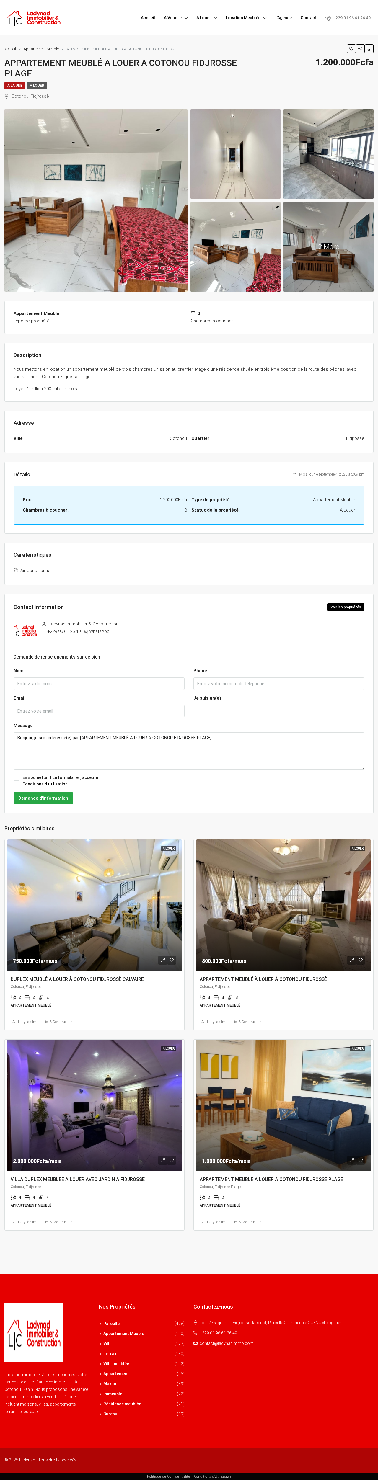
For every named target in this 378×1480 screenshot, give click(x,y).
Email (19, 698)
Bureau (110, 1414)
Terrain (110, 1353)
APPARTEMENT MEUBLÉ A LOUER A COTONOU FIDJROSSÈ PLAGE (271, 1179)
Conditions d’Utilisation (212, 1476)
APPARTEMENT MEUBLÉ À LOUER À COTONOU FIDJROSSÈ (263, 979)
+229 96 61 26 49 (64, 631)
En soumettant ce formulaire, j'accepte (60, 780)
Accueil (148, 17)
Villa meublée (116, 1363)
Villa (107, 1343)
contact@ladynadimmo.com (227, 1343)
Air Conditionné (35, 570)
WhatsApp (99, 631)
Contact (309, 17)
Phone (200, 670)
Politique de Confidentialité (168, 1476)
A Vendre (173, 17)
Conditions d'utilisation (45, 784)
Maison (110, 1383)
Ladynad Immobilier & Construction (45, 1022)
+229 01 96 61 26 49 (351, 18)
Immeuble (112, 1393)
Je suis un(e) (207, 698)
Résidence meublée (122, 1403)
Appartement (116, 1373)
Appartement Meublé (123, 1333)
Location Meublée (243, 17)
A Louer (203, 17)
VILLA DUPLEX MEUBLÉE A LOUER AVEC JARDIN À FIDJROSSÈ (78, 1179)
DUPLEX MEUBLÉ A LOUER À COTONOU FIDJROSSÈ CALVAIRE (77, 979)
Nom (19, 670)
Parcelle (111, 1323)
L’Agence (283, 17)
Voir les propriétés (345, 607)
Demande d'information (43, 798)
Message (23, 725)
